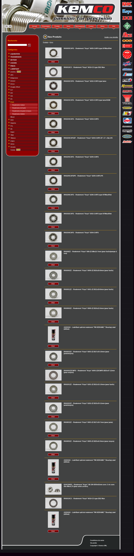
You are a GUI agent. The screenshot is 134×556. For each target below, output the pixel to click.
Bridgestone (14, 78)
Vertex (12, 144)
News (68, 26)
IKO (11, 93)
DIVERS (13, 72)
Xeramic (13, 147)
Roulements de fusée (19, 108)
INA (11, 96)
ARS (11, 75)
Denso (12, 84)
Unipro (12, 141)
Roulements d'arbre (18, 114)
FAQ (113, 26)
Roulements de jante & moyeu (21, 111)
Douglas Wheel (15, 87)
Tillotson (13, 138)
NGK (12, 120)
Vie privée (93, 543)
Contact (91, 26)
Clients (102, 26)
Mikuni (12, 117)
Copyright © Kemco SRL (98, 545)
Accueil (34, 26)
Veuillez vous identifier (111, 37)
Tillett (12, 135)
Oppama (13, 123)
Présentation (46, 26)
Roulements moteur (18, 105)
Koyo (51, 42)
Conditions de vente (97, 540)
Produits (57, 26)
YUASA (12, 150)
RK (11, 129)
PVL (11, 126)
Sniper (12, 132)
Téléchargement (80, 26)
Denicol (12, 81)
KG (11, 99)
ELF (11, 90)
